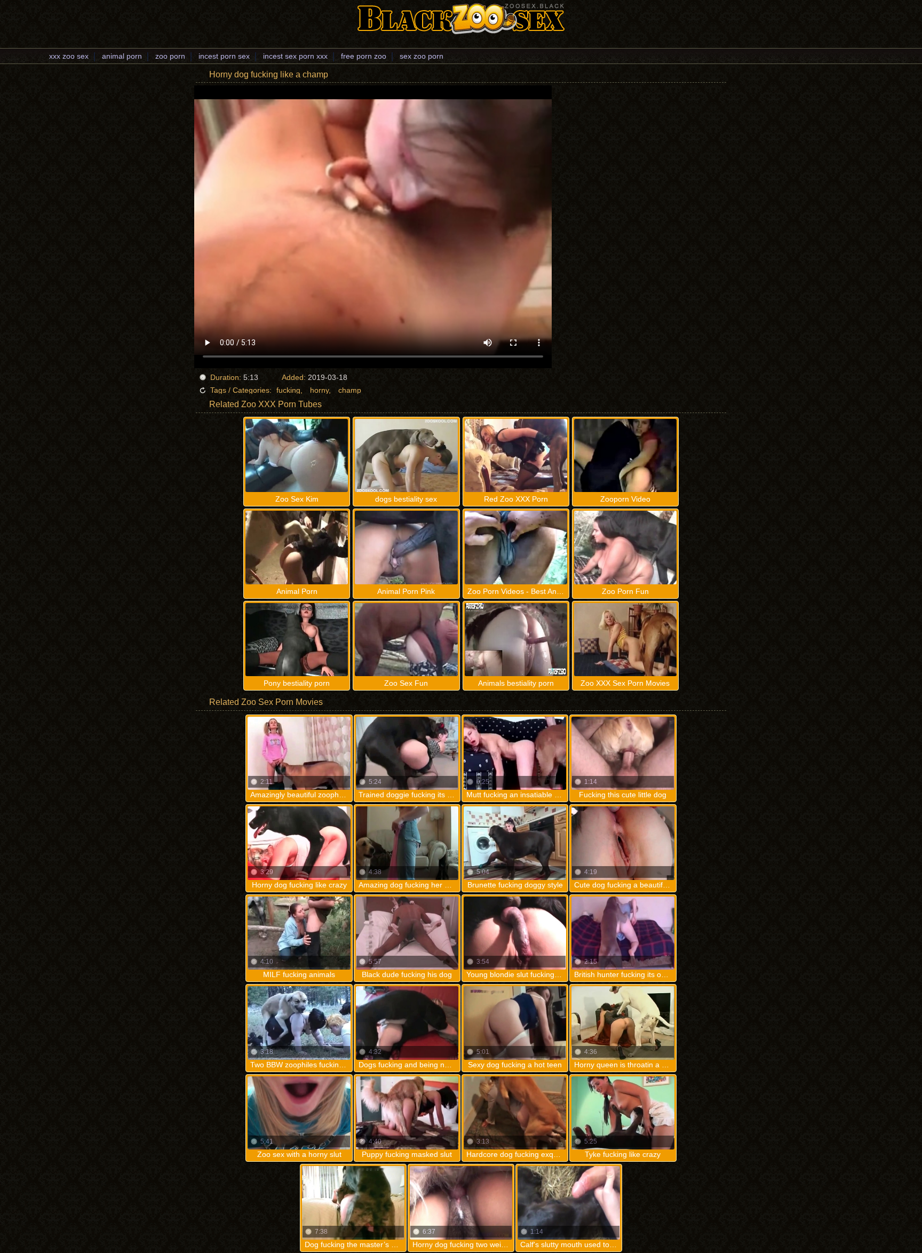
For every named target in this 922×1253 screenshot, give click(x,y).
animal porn (122, 56)
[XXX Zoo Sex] (461, 18)
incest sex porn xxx (295, 56)
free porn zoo (363, 56)
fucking (288, 390)
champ (349, 390)
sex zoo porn (421, 56)
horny (319, 390)
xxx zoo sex (69, 56)
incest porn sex (224, 56)
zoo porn (170, 56)
